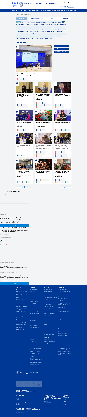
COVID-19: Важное (33, 303)
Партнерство (42, 24)
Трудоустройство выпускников (49, 339)
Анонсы (53, 18)
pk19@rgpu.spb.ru (19, 405)
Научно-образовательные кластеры (21, 304)
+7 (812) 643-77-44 (47, 401)
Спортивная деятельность (34, 353)
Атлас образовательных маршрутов (64, 293)
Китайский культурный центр (63, 333)
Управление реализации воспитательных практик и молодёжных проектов (48, 292)
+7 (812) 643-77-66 (19, 398)
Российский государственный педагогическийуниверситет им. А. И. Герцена (40, 4)
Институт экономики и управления (61, 33)
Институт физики (59, 31)
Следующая (69, 187)
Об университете (32, 336)
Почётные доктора (33, 341)
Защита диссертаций (19, 301)
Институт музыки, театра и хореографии (59, 29)
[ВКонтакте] (63, 399)
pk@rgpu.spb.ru (18, 399)
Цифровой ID (32, 323)
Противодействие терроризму (35, 329)
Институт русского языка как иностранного (48, 31)
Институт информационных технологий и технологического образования (27, 29)
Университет (14, 10)
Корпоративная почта (33, 289)
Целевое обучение (47, 315)
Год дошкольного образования (41, 22)
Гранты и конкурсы (19, 327)
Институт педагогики (29, 31)
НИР (28, 22)
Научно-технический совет (20, 319)
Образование (32, 10)
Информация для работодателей (49, 341)
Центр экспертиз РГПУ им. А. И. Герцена (22, 322)
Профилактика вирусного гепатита (35, 299)
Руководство (32, 339)
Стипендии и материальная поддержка (50, 297)
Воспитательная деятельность (35, 351)
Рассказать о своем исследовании (61, 46)
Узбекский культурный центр (63, 335)
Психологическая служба (34, 311)
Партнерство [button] (64, 155)
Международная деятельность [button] (61, 153)
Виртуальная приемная (34, 346)
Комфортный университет (34, 367)
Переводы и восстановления (49, 313)
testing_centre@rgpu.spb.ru (48, 402)
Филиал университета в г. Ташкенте (64, 351)
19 (29, 187)
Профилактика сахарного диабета (35, 301)
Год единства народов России (52, 22)
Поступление (60, 300)
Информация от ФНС (33, 305)
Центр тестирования (61, 346)
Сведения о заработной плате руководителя (67, 6)
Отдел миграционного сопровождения (64, 331)
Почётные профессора (33, 343)
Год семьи (36, 38)
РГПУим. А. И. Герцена (24, 373)
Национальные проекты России (21, 329)
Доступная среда (71, 5)
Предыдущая (64, 187)
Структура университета (34, 337)
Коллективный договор (34, 293)
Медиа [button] (25, 78)
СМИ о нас (65, 18)
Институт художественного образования (48, 33)
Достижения (33, 22)
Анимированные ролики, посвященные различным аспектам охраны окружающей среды (36, 319)
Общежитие (46, 299)
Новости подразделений (37, 18)
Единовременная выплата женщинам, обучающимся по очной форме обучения (50, 323)
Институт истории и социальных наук (46, 29)
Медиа (64, 22)
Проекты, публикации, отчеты (20, 311)
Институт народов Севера (20, 31)
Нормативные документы (62, 298)
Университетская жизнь (63, 24)
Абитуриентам (39, 10)
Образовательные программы (63, 289)
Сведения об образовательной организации (67, 3)
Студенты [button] (23, 155)
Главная (17, 14)
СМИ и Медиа (73, 10)
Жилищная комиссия (33, 325)
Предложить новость (61, 48)
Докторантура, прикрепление (20, 299)
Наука (44, 10)
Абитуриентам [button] (39, 155)
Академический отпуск (48, 326)
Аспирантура (18, 297)
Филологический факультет (20, 38)
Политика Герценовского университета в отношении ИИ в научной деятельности (22, 316)
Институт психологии (37, 31)
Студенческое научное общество (49, 306)
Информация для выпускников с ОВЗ (50, 343)
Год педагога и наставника (44, 38)
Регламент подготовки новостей (61, 51)
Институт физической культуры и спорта (22, 33)
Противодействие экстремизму (49, 334)
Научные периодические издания (21, 306)
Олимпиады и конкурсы (48, 304)
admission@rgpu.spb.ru (20, 412)
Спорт (47, 24)
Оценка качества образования (63, 296)
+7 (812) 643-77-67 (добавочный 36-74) (50, 407)
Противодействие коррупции (69, 7)
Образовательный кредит (48, 311)
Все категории (18, 22)
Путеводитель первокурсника (49, 289)
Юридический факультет (30, 38)
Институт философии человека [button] (23, 106)
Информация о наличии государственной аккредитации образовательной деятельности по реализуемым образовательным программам (64, 310)
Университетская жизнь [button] (60, 106)
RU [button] (73, 2)
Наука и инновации (30, 24)
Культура (59, 22)
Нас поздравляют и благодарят (35, 364)
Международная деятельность (53, 10)
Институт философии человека (35, 33)
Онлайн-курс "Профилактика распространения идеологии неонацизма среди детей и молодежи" (36, 314)
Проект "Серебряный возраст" (35, 327)
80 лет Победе (56, 24)
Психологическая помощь (48, 302)
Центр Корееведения (61, 337)
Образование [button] (58, 155)
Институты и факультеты (23, 10)
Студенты (50, 24)
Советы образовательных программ (64, 291)
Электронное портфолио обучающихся (50, 308)
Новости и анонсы (65, 10)
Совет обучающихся (47, 295)
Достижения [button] (20, 78)
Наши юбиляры (32, 291)
